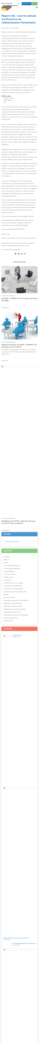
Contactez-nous (26, 3)
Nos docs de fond (9, 597)
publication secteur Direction (13, 603)
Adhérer (35, 3)
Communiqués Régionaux (12, 568)
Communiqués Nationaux (8, 295)
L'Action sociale (8, 577)
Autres (6, 563)
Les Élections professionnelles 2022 (15, 592)
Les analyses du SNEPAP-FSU (13, 586)
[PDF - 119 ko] (6, 96)
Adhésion (6, 560)
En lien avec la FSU (10, 574)
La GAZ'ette (7, 580)
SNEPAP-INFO (8, 621)
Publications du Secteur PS (12, 612)
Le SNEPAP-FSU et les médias (13, 583)
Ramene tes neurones (11, 618)
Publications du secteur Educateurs (15, 609)
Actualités (7, 557)
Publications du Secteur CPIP (13, 606)
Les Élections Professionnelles (13, 589)
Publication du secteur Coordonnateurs (16, 600)
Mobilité (6, 594)
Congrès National (9, 571)
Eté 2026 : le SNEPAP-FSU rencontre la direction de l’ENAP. (20, 299)
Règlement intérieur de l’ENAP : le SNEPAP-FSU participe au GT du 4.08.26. (19, 346)
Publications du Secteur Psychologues (16, 615)
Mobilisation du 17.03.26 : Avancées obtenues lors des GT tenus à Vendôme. (18, 522)
